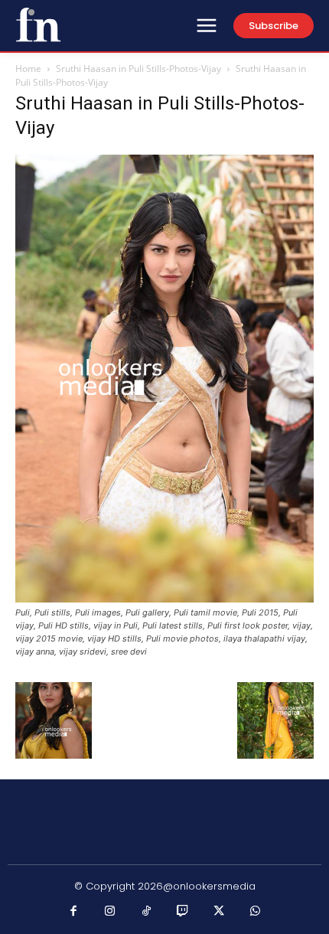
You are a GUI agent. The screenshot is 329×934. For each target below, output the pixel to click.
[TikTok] (146, 911)
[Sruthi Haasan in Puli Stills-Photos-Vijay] (164, 598)
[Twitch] (182, 911)
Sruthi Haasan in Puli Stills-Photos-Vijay (138, 68)
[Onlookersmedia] (38, 24)
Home (28, 68)
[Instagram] (110, 911)
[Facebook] (74, 911)
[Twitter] (219, 911)
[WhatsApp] (255, 911)
